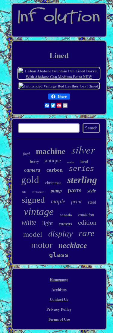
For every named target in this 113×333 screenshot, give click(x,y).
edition (87, 222)
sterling (82, 179)
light (47, 223)
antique (53, 160)
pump (56, 190)
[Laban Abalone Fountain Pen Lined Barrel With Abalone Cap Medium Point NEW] (59, 76)
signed (33, 200)
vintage (39, 211)
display (60, 233)
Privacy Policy (59, 309)
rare (87, 233)
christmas (53, 183)
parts (74, 190)
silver (83, 149)
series (81, 169)
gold (30, 179)
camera (32, 170)
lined (84, 161)
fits (24, 192)
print (76, 202)
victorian (38, 192)
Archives (59, 289)
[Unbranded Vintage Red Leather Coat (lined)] (59, 86)
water (70, 162)
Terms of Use (59, 319)
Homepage (59, 279)
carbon (54, 170)
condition (86, 215)
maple (58, 201)
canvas (65, 223)
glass (59, 254)
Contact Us (59, 299)
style (91, 190)
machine (50, 151)
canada (66, 215)
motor (41, 245)
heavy (34, 161)
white (28, 222)
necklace (72, 245)
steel (92, 202)
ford (26, 153)
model (32, 234)
